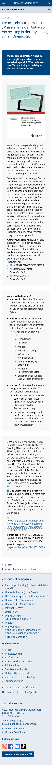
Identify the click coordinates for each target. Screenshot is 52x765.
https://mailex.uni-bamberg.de (22, 629)
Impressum (19, 569)
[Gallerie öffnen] (26, 112)
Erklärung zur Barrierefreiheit (18, 687)
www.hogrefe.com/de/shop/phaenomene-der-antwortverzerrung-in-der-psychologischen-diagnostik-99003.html (25, 525)
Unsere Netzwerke (15, 728)
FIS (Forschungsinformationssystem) (25, 596)
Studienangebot (14, 681)
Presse (9, 649)
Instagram (4, 746)
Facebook (10, 746)
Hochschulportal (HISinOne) (20, 592)
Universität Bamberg (26, 3)
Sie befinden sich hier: (13, 9)
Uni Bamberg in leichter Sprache (20, 692)
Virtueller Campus (15, 636)
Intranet (9, 607)
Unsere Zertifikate (15, 732)
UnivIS (8, 622)
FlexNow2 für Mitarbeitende (20, 604)
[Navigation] (4, 3)
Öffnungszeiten (13, 653)
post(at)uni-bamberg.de (23, 723)
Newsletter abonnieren (16, 754)
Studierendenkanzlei (16, 669)
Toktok (23, 746)
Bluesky (17, 746)
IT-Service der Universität (19, 661)
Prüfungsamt (12, 657)
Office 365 (10, 611)
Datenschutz (35, 569)
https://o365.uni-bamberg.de (21, 633)
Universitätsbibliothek (17, 673)
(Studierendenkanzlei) (17, 618)
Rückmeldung (12, 665)
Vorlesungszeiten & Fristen (20, 677)
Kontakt (6, 569)
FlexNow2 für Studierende (19, 600)
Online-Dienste (13, 615)
